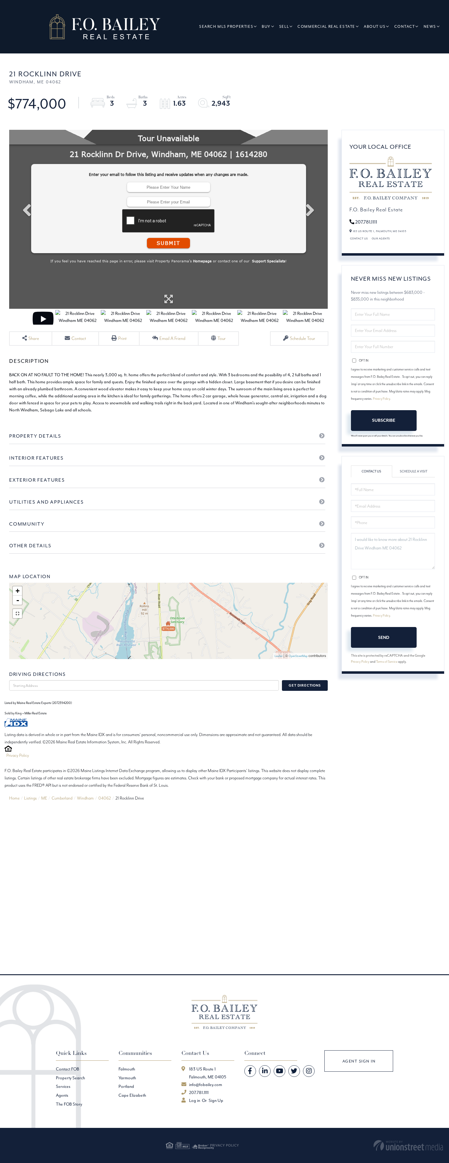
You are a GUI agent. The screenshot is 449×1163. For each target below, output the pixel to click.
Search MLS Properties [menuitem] (226, 26)
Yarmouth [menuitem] (127, 1078)
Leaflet (279, 656)
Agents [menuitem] (62, 1095)
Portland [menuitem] (126, 1086)
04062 (104, 798)
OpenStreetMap (298, 656)
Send (383, 637)
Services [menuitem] (63, 1086)
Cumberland (62, 798)
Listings (30, 798)
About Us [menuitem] (375, 26)
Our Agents (381, 238)
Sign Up (216, 1100)
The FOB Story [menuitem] (69, 1104)
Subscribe (383, 420)
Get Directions (304, 685)
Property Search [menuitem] (70, 1078)
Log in (194, 1100)
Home (14, 798)
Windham (85, 798)
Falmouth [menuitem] (127, 1069)
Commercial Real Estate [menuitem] (326, 26)
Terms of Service (386, 661)
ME (44, 798)
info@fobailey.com (205, 1084)
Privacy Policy (17, 755)
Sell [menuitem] (284, 26)
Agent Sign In (359, 1061)
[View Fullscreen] (17, 613)
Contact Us (359, 238)
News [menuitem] (430, 26)
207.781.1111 (366, 222)
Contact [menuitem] (404, 26)
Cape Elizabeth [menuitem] (132, 1095)
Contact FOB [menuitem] (67, 1069)
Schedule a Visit (413, 471)
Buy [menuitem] (266, 26)
